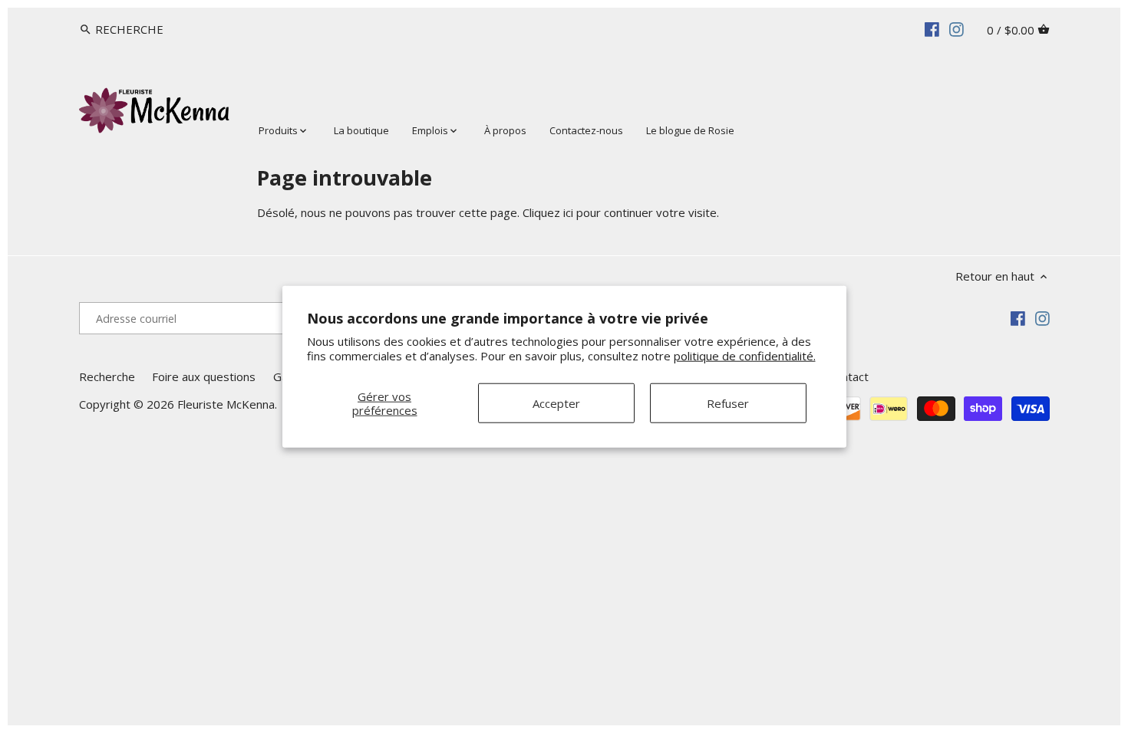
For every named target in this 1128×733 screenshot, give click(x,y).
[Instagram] (956, 28)
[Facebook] (932, 28)
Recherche (107, 376)
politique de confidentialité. (745, 355)
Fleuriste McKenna (226, 404)
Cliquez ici (548, 212)
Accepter (556, 402)
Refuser (728, 402)
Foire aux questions (204, 376)
